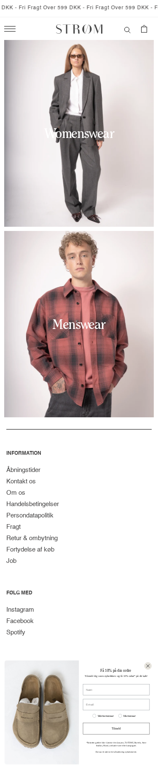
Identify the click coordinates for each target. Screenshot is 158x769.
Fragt (13, 527)
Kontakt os (21, 481)
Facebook (20, 621)
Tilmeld (116, 728)
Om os (15, 493)
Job (11, 561)
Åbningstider (23, 470)
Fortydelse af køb (30, 549)
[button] (127, 29)
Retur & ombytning (32, 538)
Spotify (15, 632)
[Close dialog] (148, 666)
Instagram (20, 610)
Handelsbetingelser (32, 504)
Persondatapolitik (30, 515)
